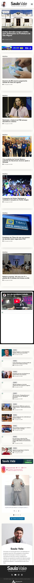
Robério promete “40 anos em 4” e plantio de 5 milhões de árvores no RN (15, 277)
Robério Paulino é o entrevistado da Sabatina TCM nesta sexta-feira (21, 352)
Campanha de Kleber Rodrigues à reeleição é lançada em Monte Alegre (15, 199)
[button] (31, 4)
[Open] (17, 490)
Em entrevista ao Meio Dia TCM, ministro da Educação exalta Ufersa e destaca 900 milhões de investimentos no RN (22, 440)
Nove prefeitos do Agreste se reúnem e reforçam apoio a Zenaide (22, 428)
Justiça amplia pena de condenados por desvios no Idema (22, 417)
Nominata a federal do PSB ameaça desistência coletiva (14, 121)
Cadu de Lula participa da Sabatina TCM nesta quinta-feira (21, 450)
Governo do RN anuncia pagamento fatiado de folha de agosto (14, 81)
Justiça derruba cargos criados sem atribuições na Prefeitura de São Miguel (16, 33)
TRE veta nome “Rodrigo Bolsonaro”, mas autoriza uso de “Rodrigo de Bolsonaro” (21, 396)
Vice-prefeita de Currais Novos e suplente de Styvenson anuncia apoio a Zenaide (16, 160)
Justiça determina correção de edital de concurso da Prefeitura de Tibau (22, 363)
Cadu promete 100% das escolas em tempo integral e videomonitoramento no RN (22, 407)
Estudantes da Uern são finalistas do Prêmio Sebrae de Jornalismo (21, 374)
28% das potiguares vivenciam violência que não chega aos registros (21, 385)
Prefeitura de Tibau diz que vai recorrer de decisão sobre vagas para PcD (16, 238)
